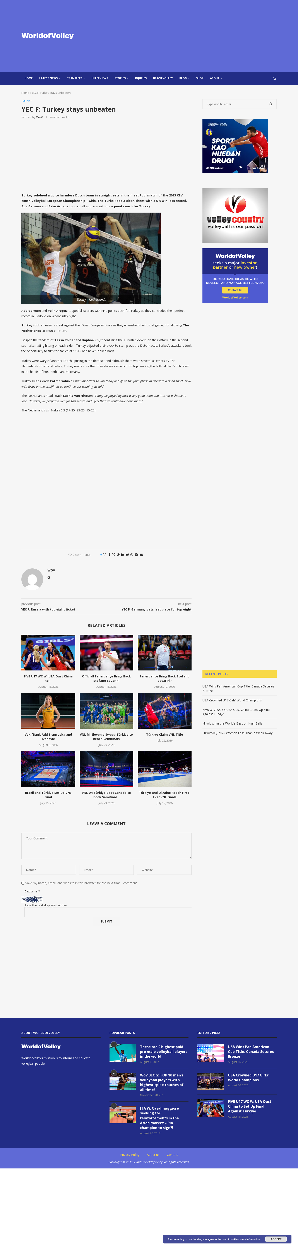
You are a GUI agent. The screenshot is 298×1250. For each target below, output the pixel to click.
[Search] (274, 78)
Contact (172, 1155)
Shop (200, 78)
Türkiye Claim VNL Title (164, 734)
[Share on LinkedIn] (122, 555)
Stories (120, 78)
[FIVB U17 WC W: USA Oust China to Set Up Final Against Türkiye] (48, 652)
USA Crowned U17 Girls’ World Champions (232, 700)
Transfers (74, 78)
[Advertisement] (193, 36)
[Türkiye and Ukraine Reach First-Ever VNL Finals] (165, 769)
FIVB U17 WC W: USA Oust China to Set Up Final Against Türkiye (249, 1106)
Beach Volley (163, 78)
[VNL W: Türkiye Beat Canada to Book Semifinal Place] (107, 769)
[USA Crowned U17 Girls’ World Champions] (210, 1081)
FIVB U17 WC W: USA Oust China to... (48, 678)
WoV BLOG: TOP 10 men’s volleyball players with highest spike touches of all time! (161, 1082)
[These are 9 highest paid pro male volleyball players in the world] (123, 1053)
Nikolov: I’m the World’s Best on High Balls (232, 723)
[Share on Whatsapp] (131, 555)
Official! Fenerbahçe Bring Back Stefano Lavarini (106, 678)
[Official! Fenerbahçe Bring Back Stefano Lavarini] (107, 652)
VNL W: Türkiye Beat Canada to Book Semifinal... (106, 795)
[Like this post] (104, 555)
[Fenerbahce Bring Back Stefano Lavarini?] (165, 652)
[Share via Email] (141, 555)
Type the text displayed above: (45, 905)
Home (29, 78)
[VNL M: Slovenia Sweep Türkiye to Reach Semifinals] (107, 711)
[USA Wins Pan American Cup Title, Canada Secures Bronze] (210, 1053)
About (214, 78)
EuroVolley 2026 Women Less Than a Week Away (237, 733)
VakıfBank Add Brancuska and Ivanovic (48, 736)
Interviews (100, 78)
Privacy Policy (129, 1155)
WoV (39, 117)
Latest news (48, 78)
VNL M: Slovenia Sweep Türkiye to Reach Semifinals (106, 736)
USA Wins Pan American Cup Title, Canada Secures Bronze (251, 1051)
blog (183, 78)
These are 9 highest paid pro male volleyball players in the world (163, 1051)
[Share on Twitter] (113, 555)
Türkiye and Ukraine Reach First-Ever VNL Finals (164, 795)
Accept (276, 1239)
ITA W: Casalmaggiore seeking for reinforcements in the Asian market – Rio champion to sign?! (159, 1118)
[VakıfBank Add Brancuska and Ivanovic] (48, 711)
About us (153, 1155)
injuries (141, 78)
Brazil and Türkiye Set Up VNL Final (48, 795)
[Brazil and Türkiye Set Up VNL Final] (48, 769)
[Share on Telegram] (136, 555)
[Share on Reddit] (127, 555)
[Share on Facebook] (109, 555)
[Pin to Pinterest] (118, 555)
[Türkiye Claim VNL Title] (165, 711)
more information (250, 1239)
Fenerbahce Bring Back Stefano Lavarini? (164, 678)
